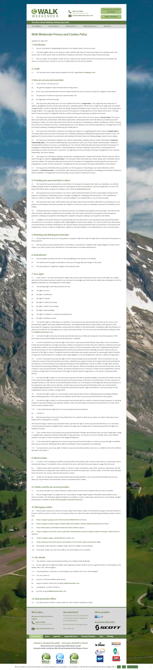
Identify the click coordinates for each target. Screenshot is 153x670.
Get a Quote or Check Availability (111, 11)
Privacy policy (132, 667)
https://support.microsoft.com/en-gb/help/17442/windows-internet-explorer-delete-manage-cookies (75, 532)
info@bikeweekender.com (43, 332)
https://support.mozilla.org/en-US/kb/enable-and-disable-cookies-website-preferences (69, 524)
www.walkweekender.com (69, 583)
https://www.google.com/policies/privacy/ (67, 500)
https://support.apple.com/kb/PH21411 (51, 538)
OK (119, 667)
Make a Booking (111, 17)
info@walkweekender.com (45, 628)
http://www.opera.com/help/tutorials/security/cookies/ (58, 528)
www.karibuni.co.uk (83, 189)
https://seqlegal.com (87, 72)
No (124, 667)
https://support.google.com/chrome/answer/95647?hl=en (58, 520)
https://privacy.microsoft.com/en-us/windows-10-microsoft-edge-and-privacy (66, 542)
